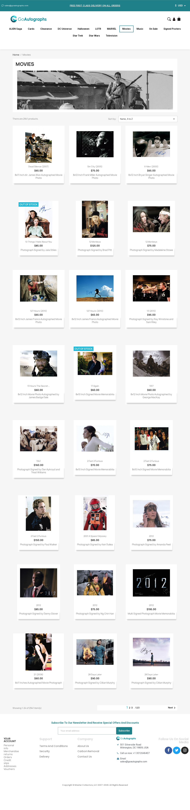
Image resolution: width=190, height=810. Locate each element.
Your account (10, 740)
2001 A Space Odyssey (95, 536)
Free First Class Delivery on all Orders (95, 5)
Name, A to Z (148, 119)
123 (137, 707)
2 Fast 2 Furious (95, 461)
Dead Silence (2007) (38, 166)
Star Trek (78, 35)
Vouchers (9, 769)
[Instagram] (185, 750)
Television (111, 35)
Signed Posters (172, 28)
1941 (38, 461)
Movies (126, 28)
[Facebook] (168, 750)
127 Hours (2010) (38, 310)
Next (172, 708)
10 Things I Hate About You (38, 241)
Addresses (10, 766)
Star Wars (94, 35)
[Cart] (179, 19)
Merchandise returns (11, 753)
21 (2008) (38, 674)
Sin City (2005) (94, 166)
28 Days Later (95, 674)
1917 (151, 386)
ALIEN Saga (15, 28)
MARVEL (111, 28)
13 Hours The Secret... (38, 386)
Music (140, 28)
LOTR (98, 28)
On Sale (153, 28)
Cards (31, 28)
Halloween (83, 28)
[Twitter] (176, 750)
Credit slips (7, 762)
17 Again (95, 386)
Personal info (9, 747)
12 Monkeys (95, 241)
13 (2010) (151, 310)
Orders (8, 757)
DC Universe (65, 28)
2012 (151, 536)
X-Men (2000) (151, 166)
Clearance (46, 28)
